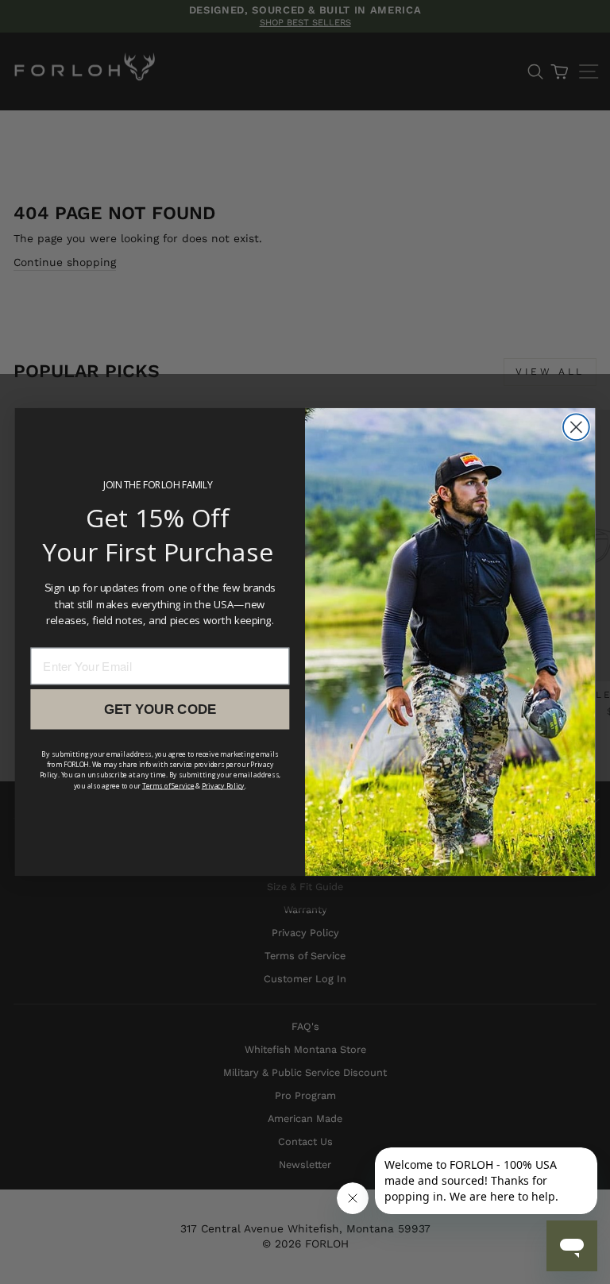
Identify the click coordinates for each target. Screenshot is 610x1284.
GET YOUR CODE (160, 708)
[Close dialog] (576, 427)
